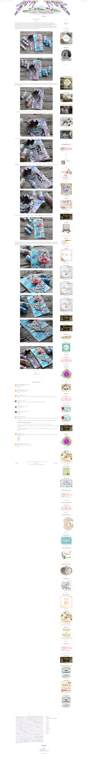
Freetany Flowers (37, 739)
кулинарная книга (26, 723)
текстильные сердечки (39, 733)
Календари (36, 721)
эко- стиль (31, 737)
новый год (30, 725)
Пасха (17, 729)
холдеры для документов (20, 736)
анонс (16, 717)
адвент (29, 716)
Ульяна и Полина (19, 411)
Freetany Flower (32, 739)
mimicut (36, 740)
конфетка (34, 722)
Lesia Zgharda (23, 740)
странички (18, 733)
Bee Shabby (41, 737)
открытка (19, 726)
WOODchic (17, 742)
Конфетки (40, 722)
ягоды (34, 737)
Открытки (37, 727)
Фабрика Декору (36, 734)
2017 (46, 716)
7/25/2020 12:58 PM (26, 443)
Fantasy (17, 739)
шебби (36, 736)
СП (24, 732)
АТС (28, 717)
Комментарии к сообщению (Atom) (39, 464)
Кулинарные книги (32, 723)
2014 (46, 733)
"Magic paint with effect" (48, 24)
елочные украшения (39, 720)
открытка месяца (18, 727)
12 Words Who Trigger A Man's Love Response (24, 422)
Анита (18, 400)
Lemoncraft (19, 740)
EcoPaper (37, 738)
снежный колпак (21, 732)
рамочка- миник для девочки (38, 730)
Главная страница (36, 463)
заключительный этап (18, 721)
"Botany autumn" (18, 716)
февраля (47, 728)
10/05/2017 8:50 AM (27, 384)
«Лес (26, 716)
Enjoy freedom (40, 738)
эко (24, 737)
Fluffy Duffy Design (25, 739)
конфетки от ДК (18, 723)
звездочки (24, 721)
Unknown (18, 395)
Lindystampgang (28, 740)
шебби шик (40, 736)
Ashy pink (43, 83)
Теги (21, 733)
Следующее (17, 463)
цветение (28, 736)
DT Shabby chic (29, 738)
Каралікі (40, 721)
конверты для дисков (29, 722)
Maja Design (32, 740)
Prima (42, 740)
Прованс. (28, 730)
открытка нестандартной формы (25, 727)
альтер (37, 716)
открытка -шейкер (25, 726)
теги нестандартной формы (28, 733)
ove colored (46, 215)
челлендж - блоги (32, 736)
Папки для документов (40, 728)
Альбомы (32, 716)
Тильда (17, 734)
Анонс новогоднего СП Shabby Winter (51, 718)
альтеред (41, 716)
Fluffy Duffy (20, 739)
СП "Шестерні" (36, 732)
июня (47, 723)
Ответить (18, 387)
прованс (24, 730)
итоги (32, 721)
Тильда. (20, 734)
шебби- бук (17, 737)
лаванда (36, 723)
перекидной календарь (31, 729)
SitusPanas (18, 439)
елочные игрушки (33, 720)
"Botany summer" (23, 716)
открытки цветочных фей (26, 728)
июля (47, 722)
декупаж (17, 719)
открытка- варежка (32, 727)
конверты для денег (22, 722)
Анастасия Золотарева (20, 384)
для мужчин (28, 720)
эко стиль (27, 737)
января (47, 729)
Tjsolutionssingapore (20, 443)
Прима (20, 730)
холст (25, 736)
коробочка (22, 723)
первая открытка (25, 729)
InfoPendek (18, 437)
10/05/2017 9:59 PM (25, 411)
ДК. (40, 719)
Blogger (46, 753)
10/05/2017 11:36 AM (22, 400)
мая (47, 724)
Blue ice (36, 215)
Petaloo (39, 740)
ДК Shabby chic (37, 719)
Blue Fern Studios (19, 738)
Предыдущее (56, 463)
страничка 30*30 (41, 732)
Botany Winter (24, 738)
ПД (19, 729)
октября (47, 717)
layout (16, 740)
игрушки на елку (28, 721)
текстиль (34, 733)
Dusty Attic (33, 738)
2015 (46, 732)
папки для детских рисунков (33, 728)
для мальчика (24, 720)
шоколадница (21, 737)
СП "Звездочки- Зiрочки (30, 732)
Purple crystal (33, 83)
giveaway (41, 739)
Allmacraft (37, 737)
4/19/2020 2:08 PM (21, 433)
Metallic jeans (40, 215)
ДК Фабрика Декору (31, 719)
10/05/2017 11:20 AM (23, 395)
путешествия (32, 730)
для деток (19, 720)
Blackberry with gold (38, 83)
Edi (17, 433)
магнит (39, 723)
